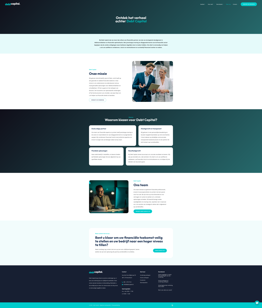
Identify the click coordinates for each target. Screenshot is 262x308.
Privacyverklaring (116, 305)
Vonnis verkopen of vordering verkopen (163, 281)
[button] (205, 4)
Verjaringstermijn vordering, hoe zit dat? (165, 286)
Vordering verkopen (145, 275)
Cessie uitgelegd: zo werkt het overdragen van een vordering (164, 276)
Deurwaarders (144, 282)
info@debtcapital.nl (129, 284)
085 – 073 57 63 (127, 282)
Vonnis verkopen (144, 277)
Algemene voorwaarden (105, 305)
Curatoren (142, 280)
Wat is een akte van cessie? (165, 290)
